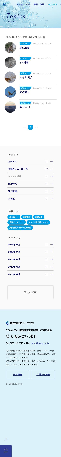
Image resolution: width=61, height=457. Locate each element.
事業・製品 (39, 4)
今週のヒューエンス (28, 169)
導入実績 (27, 191)
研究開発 (26, 217)
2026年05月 (27, 267)
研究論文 (38, 217)
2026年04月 (27, 274)
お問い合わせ (43, 374)
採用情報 (27, 184)
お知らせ (27, 161)
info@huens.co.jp (40, 343)
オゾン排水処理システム (38, 222)
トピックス (52, 4)
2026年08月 (27, 244)
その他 (27, 199)
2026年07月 (27, 252)
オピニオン (13, 217)
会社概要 (17, 374)
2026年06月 (27, 259)
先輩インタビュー (16, 222)
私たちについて (23, 4)
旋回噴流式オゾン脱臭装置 (20, 228)
